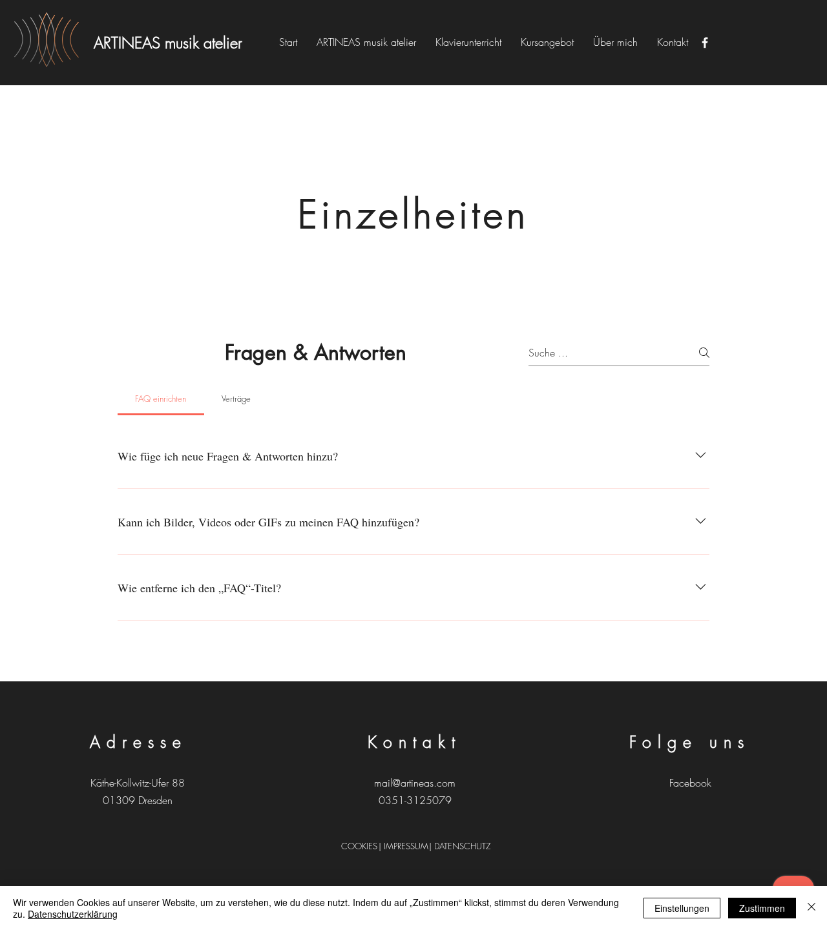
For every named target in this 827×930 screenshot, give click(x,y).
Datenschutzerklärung (73, 913)
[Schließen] (811, 908)
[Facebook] (705, 43)
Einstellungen (681, 908)
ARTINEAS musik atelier (168, 42)
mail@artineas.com (414, 783)
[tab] (161, 398)
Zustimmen (762, 908)
